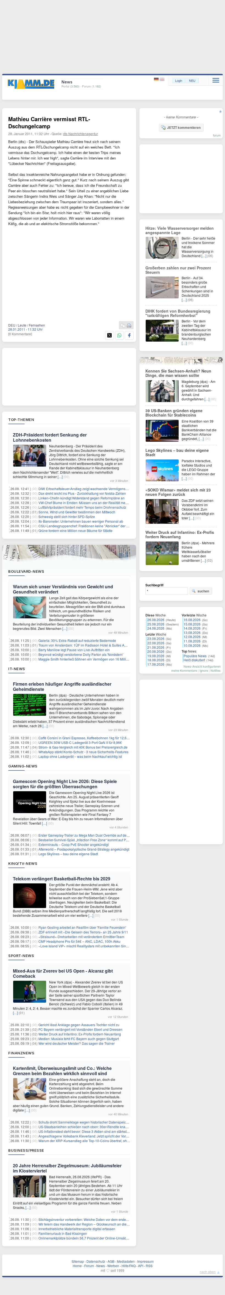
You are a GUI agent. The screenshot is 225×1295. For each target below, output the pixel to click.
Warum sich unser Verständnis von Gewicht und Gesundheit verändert (63, 589)
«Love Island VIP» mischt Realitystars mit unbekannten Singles (85, 946)
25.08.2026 (155, 624)
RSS (149, 1265)
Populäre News (195, 655)
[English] (162, 79)
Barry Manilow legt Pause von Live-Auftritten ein (74, 649)
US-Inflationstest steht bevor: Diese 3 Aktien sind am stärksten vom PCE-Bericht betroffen (104, 1131)
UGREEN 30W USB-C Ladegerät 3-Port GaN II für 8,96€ (80, 742)
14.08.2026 (192, 628)
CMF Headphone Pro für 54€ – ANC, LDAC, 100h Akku (79, 941)
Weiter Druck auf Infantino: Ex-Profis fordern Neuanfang (79, 1034)
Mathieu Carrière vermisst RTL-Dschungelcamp (49, 122)
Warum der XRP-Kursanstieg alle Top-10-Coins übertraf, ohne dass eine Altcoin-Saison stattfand (110, 1140)
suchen (203, 591)
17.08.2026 (155, 664)
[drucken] (129, 325)
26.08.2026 (155, 619)
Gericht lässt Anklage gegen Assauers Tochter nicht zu (78, 1024)
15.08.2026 (192, 624)
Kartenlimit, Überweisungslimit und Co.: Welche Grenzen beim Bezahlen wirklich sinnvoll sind (62, 1070)
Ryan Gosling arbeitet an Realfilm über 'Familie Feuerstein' (82, 927)
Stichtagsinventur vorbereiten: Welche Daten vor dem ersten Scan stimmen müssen (100, 1219)
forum (217, 135)
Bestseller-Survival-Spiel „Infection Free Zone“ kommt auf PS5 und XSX (91, 839)
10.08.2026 (192, 645)
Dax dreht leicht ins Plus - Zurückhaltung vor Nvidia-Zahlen (82, 493)
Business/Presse (26, 1150)
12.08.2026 (192, 636)
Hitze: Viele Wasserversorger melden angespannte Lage (179, 230)
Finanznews (21, 1053)
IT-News (16, 669)
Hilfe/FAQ (129, 1265)
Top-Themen (21, 419)
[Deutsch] (157, 79)
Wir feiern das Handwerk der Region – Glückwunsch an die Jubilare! (89, 1224)
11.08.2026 (192, 641)
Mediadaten (126, 1261)
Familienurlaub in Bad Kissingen (62, 1233)
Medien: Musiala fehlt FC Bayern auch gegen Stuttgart (78, 1038)
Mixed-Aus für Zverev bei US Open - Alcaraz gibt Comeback (63, 973)
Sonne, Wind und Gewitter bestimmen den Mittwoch (76, 512)
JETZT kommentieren (184, 127)
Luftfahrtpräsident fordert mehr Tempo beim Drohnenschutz (82, 507)
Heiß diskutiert (194, 659)
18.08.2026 (155, 659)
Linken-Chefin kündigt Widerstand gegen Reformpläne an (81, 498)
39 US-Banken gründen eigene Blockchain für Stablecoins (174, 413)
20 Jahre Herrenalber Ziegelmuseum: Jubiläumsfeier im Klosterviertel (67, 1168)
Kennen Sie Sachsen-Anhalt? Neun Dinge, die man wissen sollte (178, 373)
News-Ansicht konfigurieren (202, 666)
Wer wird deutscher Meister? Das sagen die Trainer (76, 1043)
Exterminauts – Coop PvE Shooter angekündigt (73, 844)
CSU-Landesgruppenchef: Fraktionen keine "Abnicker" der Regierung (90, 525)
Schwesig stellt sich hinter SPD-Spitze (66, 516)
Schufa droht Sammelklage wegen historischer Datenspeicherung (87, 1122)
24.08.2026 (155, 628)
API (140, 1265)
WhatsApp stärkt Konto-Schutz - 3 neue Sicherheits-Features (83, 751)
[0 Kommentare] (20, 333)
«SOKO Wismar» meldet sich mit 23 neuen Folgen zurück (178, 492)
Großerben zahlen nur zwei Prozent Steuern (178, 270)
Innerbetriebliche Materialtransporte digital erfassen (76, 1228)
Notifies (215, 670)
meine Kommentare (184, 670)
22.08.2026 (155, 643)
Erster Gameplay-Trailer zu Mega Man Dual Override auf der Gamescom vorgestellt (100, 835)
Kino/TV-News (22, 863)
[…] (60, 476)
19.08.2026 (155, 655)
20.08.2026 (155, 651)
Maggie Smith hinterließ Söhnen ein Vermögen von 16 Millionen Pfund (90, 659)
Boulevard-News (26, 571)
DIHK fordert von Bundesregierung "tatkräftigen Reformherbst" (177, 313)
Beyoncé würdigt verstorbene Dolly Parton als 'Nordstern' (80, 654)
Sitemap (78, 1261)
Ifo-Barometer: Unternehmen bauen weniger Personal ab (80, 521)
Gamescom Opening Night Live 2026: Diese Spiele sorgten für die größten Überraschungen (65, 784)
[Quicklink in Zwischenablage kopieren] (123, 325)
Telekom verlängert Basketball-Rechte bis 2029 (61, 878)
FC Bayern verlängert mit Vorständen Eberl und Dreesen (80, 1029)
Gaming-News (23, 766)
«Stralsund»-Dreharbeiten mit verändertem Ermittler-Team (81, 936)
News (100, 1265)
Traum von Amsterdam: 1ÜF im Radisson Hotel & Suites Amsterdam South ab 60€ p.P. (102, 645)
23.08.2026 (155, 638)
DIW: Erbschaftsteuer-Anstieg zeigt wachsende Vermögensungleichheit (91, 488)
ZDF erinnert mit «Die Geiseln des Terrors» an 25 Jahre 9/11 (83, 932)
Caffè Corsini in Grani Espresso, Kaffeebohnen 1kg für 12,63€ (84, 737)
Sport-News (21, 955)
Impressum (145, 1261)
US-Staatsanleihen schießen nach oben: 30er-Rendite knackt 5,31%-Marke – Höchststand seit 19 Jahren (116, 1126)
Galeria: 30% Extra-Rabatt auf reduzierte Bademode (77, 640)
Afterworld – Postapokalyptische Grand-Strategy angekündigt (83, 849)
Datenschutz (95, 1261)
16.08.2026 (192, 619)
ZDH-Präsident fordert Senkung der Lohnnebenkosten (50, 437)
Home (77, 1265)
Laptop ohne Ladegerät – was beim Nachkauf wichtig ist (80, 756)
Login (178, 80)
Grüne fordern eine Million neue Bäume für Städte (75, 530)
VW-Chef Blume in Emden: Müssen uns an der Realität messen (85, 502)
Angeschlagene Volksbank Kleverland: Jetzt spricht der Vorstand (86, 1136)
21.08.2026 (155, 647)
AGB (111, 1261)
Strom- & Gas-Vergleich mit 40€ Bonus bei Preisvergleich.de (83, 747)
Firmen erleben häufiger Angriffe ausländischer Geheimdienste (62, 686)
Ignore (203, 670)
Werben (113, 1265)
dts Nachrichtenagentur (80, 133)
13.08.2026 (192, 632)
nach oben (208, 1271)
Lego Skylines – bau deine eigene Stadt (68, 853)
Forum (89, 1265)
